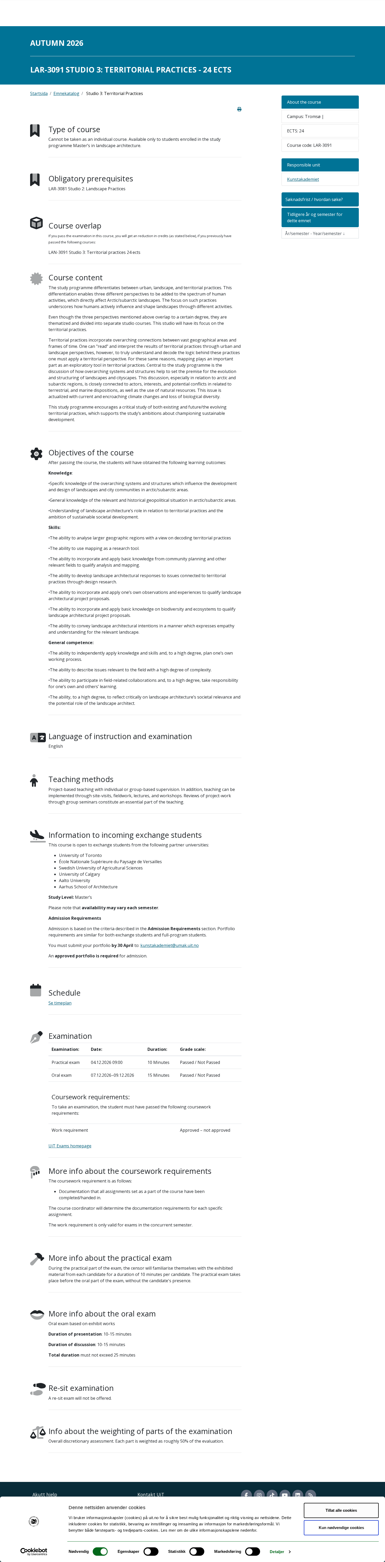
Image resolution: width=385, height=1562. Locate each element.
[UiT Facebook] (246, 1495)
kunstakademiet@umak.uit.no (169, 945)
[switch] (151, 1551)
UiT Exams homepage (69, 1146)
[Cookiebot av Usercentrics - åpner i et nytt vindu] (34, 1552)
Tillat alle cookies (341, 1510)
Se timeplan (60, 1003)
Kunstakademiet (303, 179)
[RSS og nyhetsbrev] (310, 1495)
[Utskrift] (239, 109)
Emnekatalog (66, 93)
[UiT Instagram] (259, 1495)
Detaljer (277, 1551)
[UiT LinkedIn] (297, 1495)
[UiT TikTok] (272, 1495)
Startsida (39, 93)
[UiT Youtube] (284, 1495)
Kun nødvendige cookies (341, 1527)
